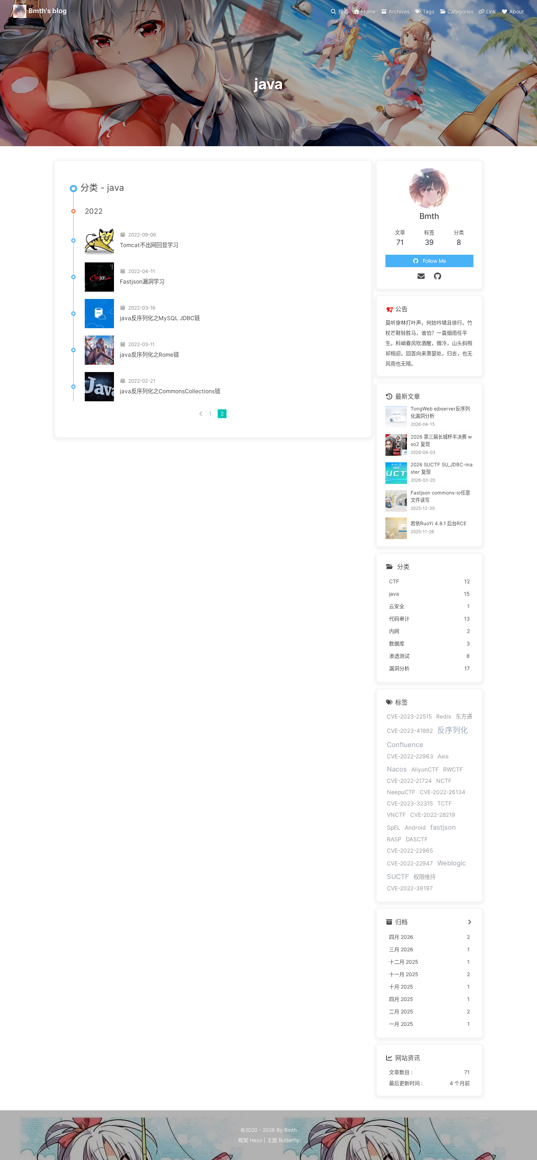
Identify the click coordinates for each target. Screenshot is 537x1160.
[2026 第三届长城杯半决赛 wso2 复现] (396, 445)
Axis (443, 756)
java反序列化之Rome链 (149, 354)
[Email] (421, 276)
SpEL (393, 827)
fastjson (443, 827)
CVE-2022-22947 (410, 863)
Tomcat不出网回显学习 (149, 245)
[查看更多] (469, 922)
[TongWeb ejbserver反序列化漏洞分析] (396, 417)
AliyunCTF (425, 769)
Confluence (405, 744)
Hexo (256, 1140)
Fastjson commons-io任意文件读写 (440, 496)
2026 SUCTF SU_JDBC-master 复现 (442, 468)
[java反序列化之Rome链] (99, 350)
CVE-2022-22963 (410, 756)
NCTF (444, 780)
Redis (443, 716)
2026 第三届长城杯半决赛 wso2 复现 (441, 440)
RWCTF (453, 769)
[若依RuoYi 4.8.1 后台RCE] (396, 528)
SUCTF (398, 876)
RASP (394, 839)
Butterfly (289, 1140)
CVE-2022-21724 (409, 780)
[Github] (437, 276)
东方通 (464, 716)
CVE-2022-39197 (410, 888)
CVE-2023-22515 (409, 716)
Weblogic (451, 863)
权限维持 (424, 876)
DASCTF (417, 839)
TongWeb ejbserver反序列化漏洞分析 (440, 412)
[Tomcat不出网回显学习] (99, 240)
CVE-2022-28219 (432, 814)
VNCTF (396, 814)
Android (415, 827)
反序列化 (452, 730)
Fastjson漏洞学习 (142, 281)
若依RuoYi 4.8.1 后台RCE (438, 523)
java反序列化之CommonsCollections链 (170, 391)
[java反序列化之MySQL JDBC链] (99, 313)
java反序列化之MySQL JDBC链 (160, 318)
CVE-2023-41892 (410, 730)
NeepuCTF (401, 792)
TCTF (444, 803)
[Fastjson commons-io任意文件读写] (396, 501)
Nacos (397, 769)
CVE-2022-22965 (410, 850)
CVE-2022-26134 (442, 792)
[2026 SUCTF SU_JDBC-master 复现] (396, 473)
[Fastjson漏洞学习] (99, 277)
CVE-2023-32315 (410, 803)
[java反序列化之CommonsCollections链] (99, 386)
